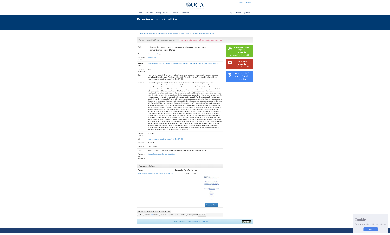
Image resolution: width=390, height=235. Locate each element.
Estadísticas (185, 13)
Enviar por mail (193, 215)
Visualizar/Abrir (211, 205)
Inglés (241, 2)
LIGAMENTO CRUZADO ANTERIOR (186, 63)
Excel (172, 215)
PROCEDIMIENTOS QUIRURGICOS (164, 63)
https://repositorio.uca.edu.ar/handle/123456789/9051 (165, 139)
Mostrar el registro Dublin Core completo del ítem (154, 211)
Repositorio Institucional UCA (148, 33)
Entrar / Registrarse (243, 13)
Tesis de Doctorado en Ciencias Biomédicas (200, 33)
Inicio (140, 13)
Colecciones (149, 13)
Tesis (182, 33)
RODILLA (200, 63)
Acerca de (175, 13)
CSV (178, 215)
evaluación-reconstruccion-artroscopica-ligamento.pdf (155, 174)
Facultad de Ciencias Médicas (168, 33)
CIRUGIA (150, 63)
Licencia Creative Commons (199, 221)
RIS (140, 215)
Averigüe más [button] (381, 224)
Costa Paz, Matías (153, 54)
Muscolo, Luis (152, 57)
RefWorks (164, 215)
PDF (184, 215)
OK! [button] (370, 229)
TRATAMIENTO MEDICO (211, 63)
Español (248, 2)
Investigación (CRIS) (162, 13)
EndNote (147, 215)
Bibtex (155, 215)
